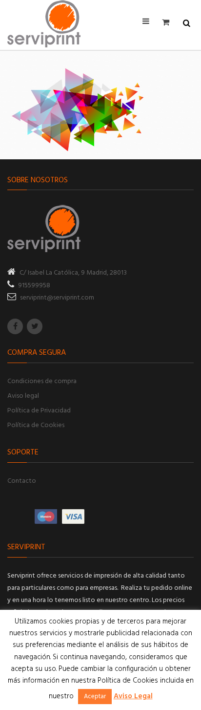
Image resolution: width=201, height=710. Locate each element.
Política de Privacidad (39, 410)
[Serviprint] (43, 24)
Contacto (21, 481)
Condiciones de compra (42, 381)
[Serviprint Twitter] (34, 326)
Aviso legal (23, 396)
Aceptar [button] (95, 696)
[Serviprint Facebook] (15, 326)
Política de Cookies (35, 425)
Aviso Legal (133, 696)
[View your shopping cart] (168, 22)
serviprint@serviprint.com (57, 297)
